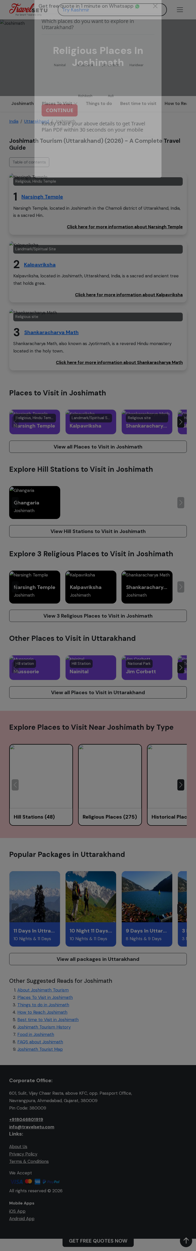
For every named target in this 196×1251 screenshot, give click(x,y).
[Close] (155, 15)
